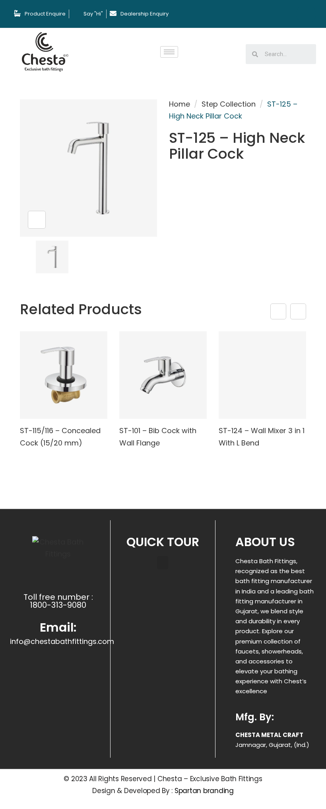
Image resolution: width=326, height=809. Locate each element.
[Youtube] (306, 14)
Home (179, 104)
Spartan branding (204, 790)
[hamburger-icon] (169, 52)
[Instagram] (284, 14)
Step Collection (229, 104)
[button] (162, 562)
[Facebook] (262, 14)
